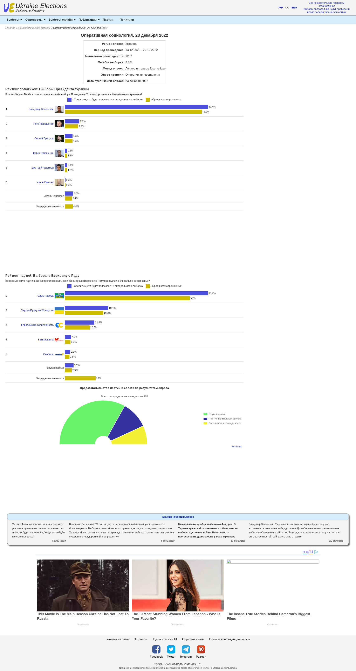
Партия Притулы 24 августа (37, 310)
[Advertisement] (124, 243)
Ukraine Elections (41, 8)
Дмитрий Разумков (43, 167)
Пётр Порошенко (43, 123)
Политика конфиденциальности (229, 639)
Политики (127, 19)
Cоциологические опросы (34, 27)
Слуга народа (45, 295)
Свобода (48, 354)
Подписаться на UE (165, 639)
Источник (236, 446)
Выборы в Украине (29, 10)
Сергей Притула (44, 138)
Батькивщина (46, 339)
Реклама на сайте (117, 639)
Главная (10, 27)
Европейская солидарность (37, 325)
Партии (108, 19)
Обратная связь (193, 639)
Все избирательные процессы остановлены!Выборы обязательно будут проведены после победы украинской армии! (326, 7)
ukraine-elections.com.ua (225, 668)
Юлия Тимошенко (43, 153)
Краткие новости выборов (178, 516)
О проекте (141, 639)
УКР (280, 7)
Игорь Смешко (45, 182)
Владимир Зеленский (41, 109)
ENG (294, 7)
